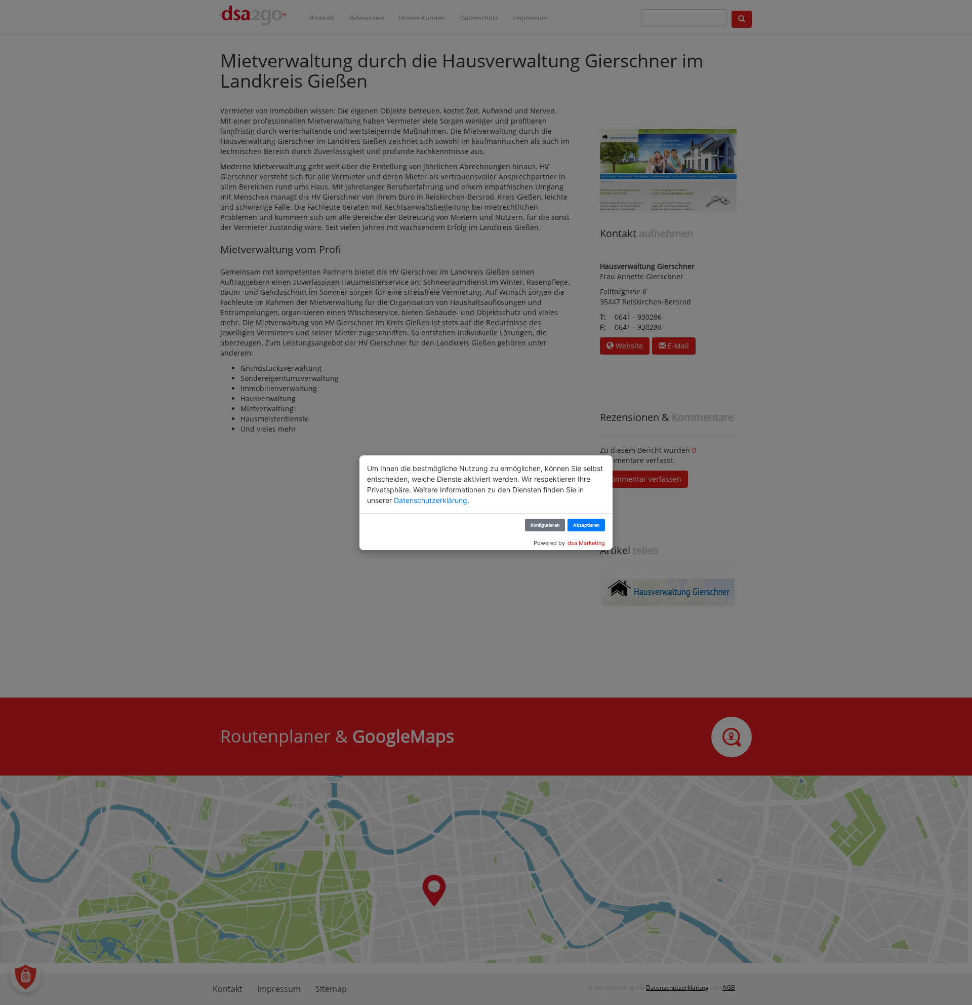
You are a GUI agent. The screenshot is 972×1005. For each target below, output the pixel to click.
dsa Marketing (586, 543)
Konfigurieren (545, 525)
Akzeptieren (586, 525)
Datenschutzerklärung (430, 500)
